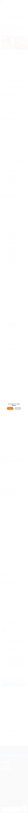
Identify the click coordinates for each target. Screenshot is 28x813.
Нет (18, 408)
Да (10, 408)
